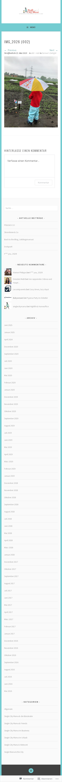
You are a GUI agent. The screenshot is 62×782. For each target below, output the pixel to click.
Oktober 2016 (10, 655)
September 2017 (11, 576)
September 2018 (11, 504)
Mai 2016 (8, 691)
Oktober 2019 (10, 411)
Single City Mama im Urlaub (15, 737)
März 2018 (8, 547)
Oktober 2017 (10, 569)
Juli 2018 (8, 518)
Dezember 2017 (11, 562)
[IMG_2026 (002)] (31, 126)
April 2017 (8, 612)
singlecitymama (19, 306)
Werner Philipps (19, 272)
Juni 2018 (8, 526)
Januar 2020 (9, 389)
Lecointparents (19, 289)
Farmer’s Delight (49, 53)
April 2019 (8, 454)
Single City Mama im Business (16, 730)
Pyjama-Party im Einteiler (37, 298)
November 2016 (11, 648)
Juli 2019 (8, 432)
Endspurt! (8, 246)
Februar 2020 (9, 382)
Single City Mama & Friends (15, 723)
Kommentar (43, 182)
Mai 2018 (8, 533)
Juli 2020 (8, 361)
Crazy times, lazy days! (39, 289)
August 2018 (9, 511)
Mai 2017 (8, 605)
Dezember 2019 (11, 397)
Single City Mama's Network (16, 744)
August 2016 (9, 669)
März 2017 (8, 619)
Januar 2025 (9, 332)
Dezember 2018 (11, 483)
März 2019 (8, 461)
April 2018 (8, 540)
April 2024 (8, 339)
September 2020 (11, 353)
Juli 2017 (8, 590)
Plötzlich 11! (9, 225)
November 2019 (11, 404)
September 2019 (11, 418)
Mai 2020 (8, 375)
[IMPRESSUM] (31, 770)
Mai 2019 (8, 447)
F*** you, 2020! (10, 253)
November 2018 (11, 490)
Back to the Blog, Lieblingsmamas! (19, 239)
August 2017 (9, 583)
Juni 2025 (8, 325)
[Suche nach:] (31, 208)
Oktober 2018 (10, 497)
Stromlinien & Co (11, 232)
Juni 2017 (8, 597)
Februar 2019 (9, 468)
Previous (11, 50)
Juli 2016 (8, 676)
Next (52, 50)
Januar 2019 (9, 476)
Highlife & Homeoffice (39, 306)
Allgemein (8, 709)
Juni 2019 (8, 440)
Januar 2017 (9, 633)
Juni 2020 (8, 368)
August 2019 (9, 425)
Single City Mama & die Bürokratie (18, 716)
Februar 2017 (9, 626)
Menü (32, 27)
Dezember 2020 (11, 346)
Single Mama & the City (13, 752)
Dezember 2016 (11, 640)
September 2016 (11, 662)
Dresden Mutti (19, 279)
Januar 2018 (9, 554)
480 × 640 (35, 53)
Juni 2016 (8, 684)
